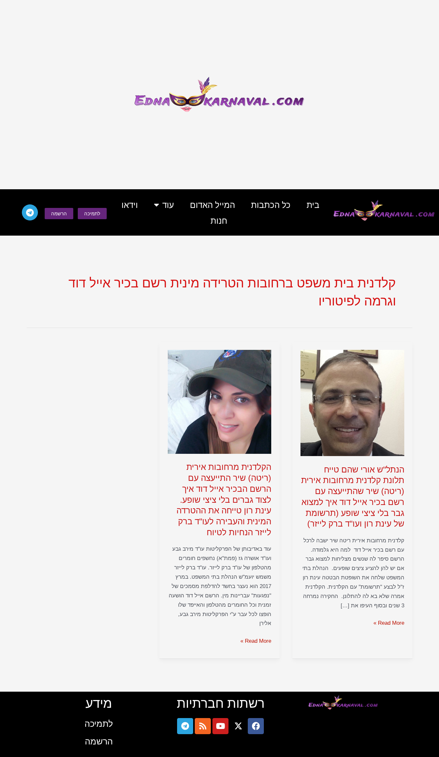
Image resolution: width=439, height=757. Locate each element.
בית (313, 205)
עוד (168, 205)
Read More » (388, 622)
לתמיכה (99, 724)
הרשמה (99, 741)
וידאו (129, 205)
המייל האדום (212, 205)
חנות (219, 220)
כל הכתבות (271, 205)
